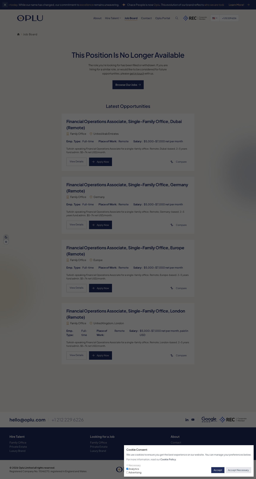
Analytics (134, 468)
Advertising (135, 472)
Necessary (135, 465)
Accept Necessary (238, 470)
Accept (218, 470)
